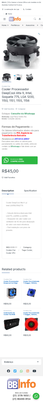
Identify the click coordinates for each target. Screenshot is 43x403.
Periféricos (15, 25)
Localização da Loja (11, 9)
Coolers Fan (6, 86)
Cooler (29, 250)
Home (10, 14)
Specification (30, 191)
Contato (28, 9)
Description (8, 191)
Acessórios (30, 25)
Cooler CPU (10, 253)
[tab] (8, 192)
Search (35, 19)
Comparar (21, 109)
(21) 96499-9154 (21, 399)
